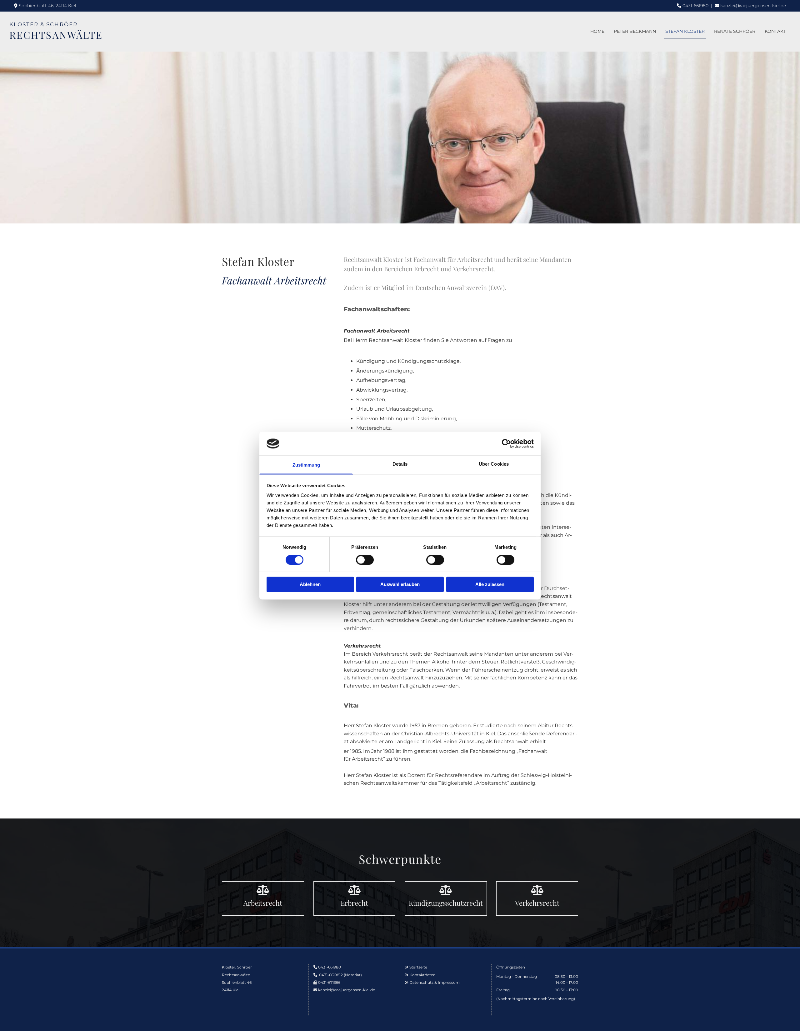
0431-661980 (695, 5)
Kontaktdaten (422, 975)
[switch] (365, 560)
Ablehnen (310, 584)
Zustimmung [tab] (306, 465)
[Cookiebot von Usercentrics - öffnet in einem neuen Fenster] (506, 443)
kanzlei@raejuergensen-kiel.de (753, 5)
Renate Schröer (734, 31)
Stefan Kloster (685, 31)
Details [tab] (400, 464)
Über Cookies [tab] (494, 464)
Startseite (418, 967)
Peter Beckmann (635, 31)
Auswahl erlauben (400, 584)
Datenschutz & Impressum (434, 982)
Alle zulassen (489, 584)
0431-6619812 (331, 975)
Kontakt (775, 31)
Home (597, 31)
